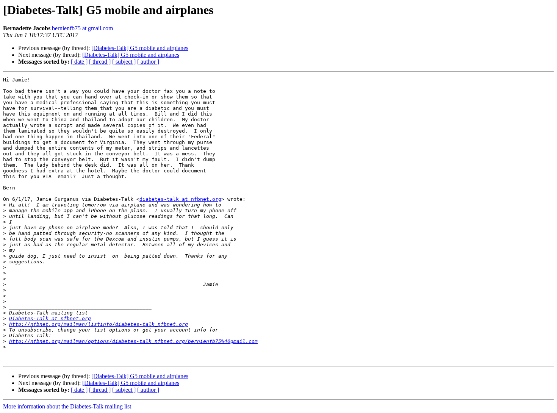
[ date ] (79, 61)
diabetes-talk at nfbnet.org (180, 199)
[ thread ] (100, 61)
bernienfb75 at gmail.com (82, 28)
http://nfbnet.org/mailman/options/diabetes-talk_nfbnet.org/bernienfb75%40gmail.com (133, 341)
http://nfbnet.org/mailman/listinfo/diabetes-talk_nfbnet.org (98, 324)
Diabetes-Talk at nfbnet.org (50, 318)
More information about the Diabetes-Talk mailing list (67, 406)
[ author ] (148, 61)
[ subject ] (124, 61)
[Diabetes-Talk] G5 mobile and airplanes (139, 48)
